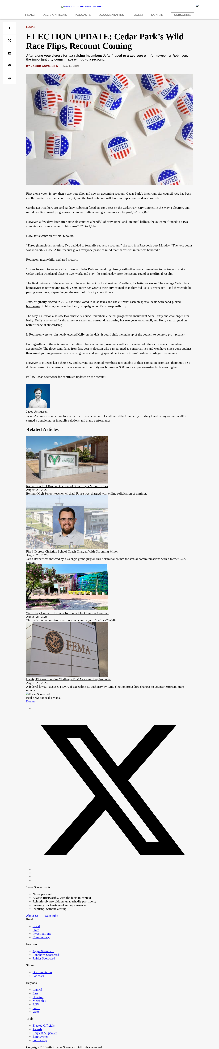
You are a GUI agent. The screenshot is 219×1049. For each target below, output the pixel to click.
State (36, 930)
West (36, 1011)
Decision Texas (55, 14)
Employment (41, 1036)
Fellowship (40, 1040)
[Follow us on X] (113, 869)
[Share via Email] (9, 65)
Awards (37, 1029)
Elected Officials (44, 1025)
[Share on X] (9, 40)
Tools (137, 14)
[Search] (199, 6)
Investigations (42, 933)
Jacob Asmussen (45, 66)
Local (30, 27)
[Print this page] (9, 78)
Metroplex (39, 1000)
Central (37, 989)
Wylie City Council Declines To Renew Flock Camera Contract (67, 613)
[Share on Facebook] (9, 28)
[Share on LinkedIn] (9, 53)
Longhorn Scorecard (46, 954)
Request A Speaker (45, 1033)
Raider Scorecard (44, 958)
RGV (36, 1004)
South (36, 1008)
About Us (32, 915)
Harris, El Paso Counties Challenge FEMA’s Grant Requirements (68, 679)
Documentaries (111, 14)
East (35, 993)
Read (29, 14)
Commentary (41, 937)
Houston (38, 997)
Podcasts (83, 14)
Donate (157, 14)
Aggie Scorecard (43, 951)
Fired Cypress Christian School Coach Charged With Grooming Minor (72, 551)
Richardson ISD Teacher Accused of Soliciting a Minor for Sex (67, 486)
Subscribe (182, 14)
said (130, 245)
